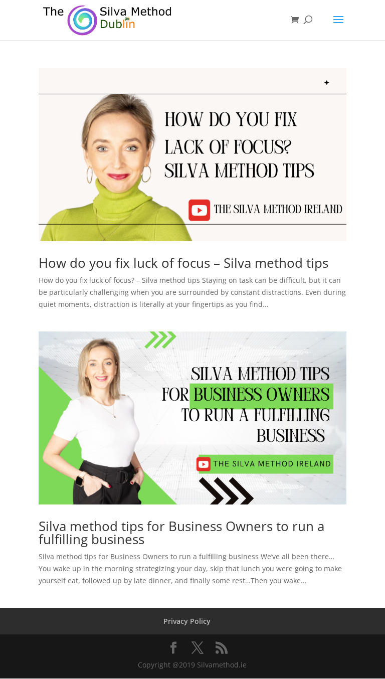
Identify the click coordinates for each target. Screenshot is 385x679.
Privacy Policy (187, 621)
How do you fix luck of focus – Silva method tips (183, 263)
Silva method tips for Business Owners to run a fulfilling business (181, 532)
